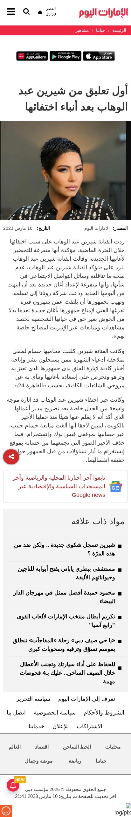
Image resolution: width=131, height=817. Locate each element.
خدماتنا (37, 726)
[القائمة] (26, 12)
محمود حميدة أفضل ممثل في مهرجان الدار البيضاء (64, 596)
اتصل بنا (16, 712)
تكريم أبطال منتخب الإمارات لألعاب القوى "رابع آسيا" (66, 620)
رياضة (75, 761)
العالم (15, 747)
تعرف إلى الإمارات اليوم (86, 699)
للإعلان (60, 726)
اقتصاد (42, 747)
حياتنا (101, 761)
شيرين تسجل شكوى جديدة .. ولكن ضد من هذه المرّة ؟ (64, 549)
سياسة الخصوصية (55, 712)
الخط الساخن (77, 747)
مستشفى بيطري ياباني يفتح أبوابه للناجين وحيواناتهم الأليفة (66, 573)
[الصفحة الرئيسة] (103, 9)
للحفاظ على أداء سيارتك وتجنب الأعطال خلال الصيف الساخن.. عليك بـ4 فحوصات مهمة (67, 673)
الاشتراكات (89, 726)
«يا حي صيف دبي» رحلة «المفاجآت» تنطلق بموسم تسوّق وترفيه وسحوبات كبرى (64, 644)
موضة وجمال (39, 761)
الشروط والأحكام (104, 712)
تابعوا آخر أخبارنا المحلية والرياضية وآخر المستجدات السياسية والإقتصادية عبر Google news (59, 486)
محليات (113, 747)
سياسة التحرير (33, 699)
